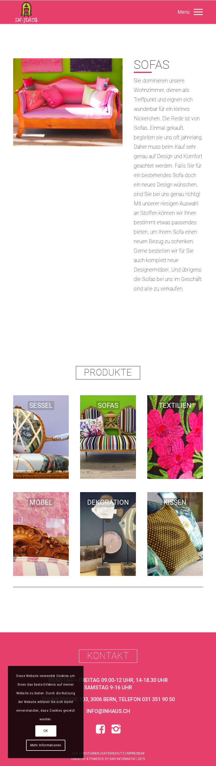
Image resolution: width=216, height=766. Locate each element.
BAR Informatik (122, 759)
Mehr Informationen (45, 745)
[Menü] (188, 12)
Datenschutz (112, 753)
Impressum (135, 753)
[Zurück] (25, 102)
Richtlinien (89, 753)
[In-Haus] (26, 12)
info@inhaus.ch (108, 711)
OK (45, 731)
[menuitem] (188, 12)
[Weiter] (111, 102)
